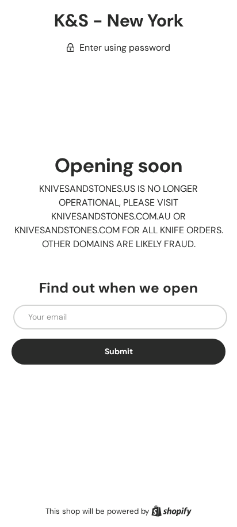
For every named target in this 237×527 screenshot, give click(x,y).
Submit (119, 351)
